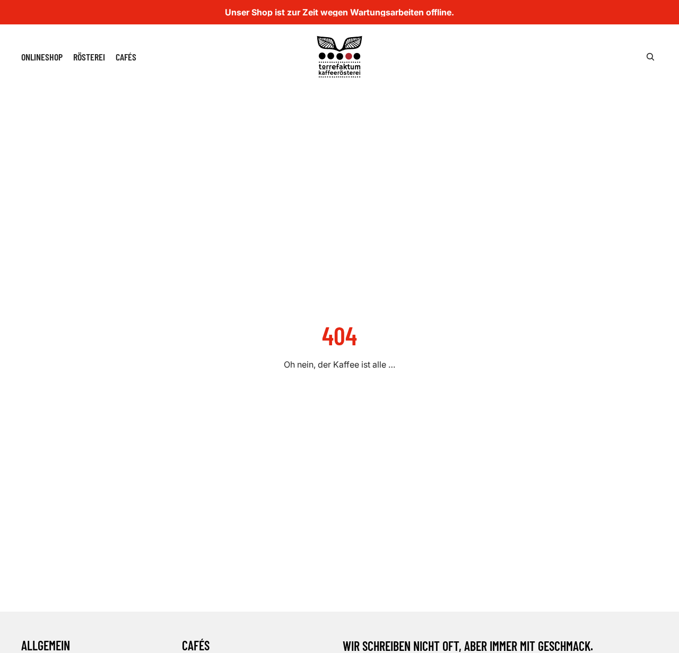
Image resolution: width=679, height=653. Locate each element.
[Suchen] (650, 56)
